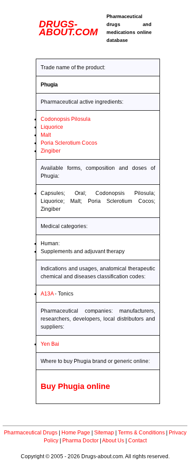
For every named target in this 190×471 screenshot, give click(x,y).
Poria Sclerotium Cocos (69, 143)
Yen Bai (50, 344)
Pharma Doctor (80, 440)
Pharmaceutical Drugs (30, 433)
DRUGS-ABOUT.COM (68, 28)
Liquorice (52, 127)
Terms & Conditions (141, 433)
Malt (46, 135)
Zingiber (51, 151)
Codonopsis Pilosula (66, 119)
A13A (47, 294)
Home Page (75, 433)
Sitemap (104, 433)
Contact (137, 440)
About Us (113, 440)
